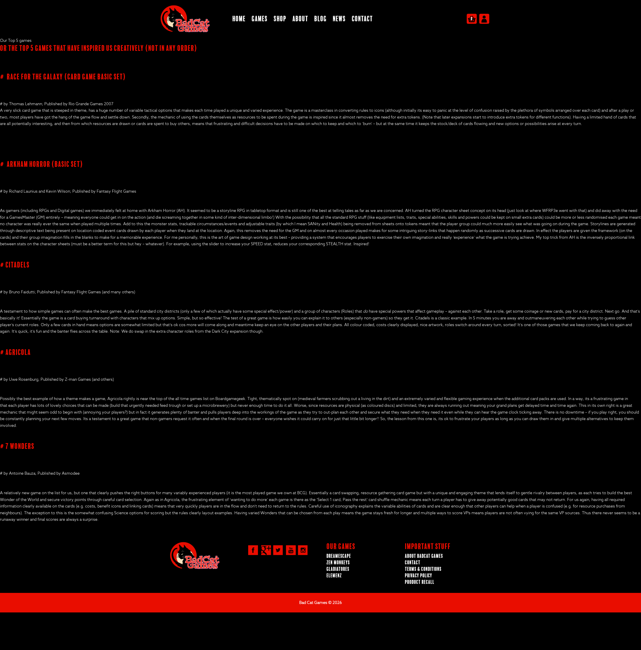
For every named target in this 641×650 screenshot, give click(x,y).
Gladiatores (338, 569)
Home (239, 19)
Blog (320, 19)
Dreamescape (339, 556)
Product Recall (419, 582)
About (300, 19)
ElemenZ (334, 576)
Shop (280, 19)
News (339, 19)
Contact (362, 19)
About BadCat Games (424, 556)
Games (260, 19)
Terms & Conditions (423, 569)
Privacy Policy (418, 576)
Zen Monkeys (338, 563)
